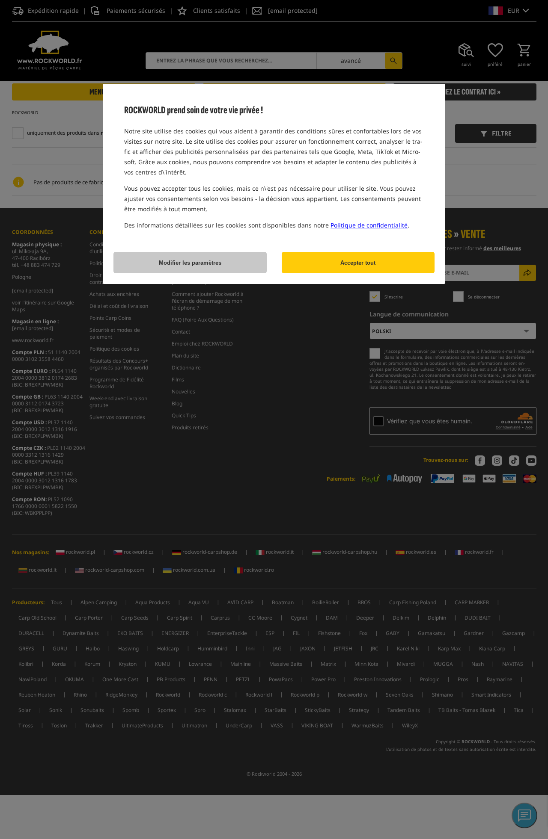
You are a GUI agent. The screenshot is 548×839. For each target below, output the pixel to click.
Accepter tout (357, 263)
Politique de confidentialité (369, 225)
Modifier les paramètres (190, 263)
